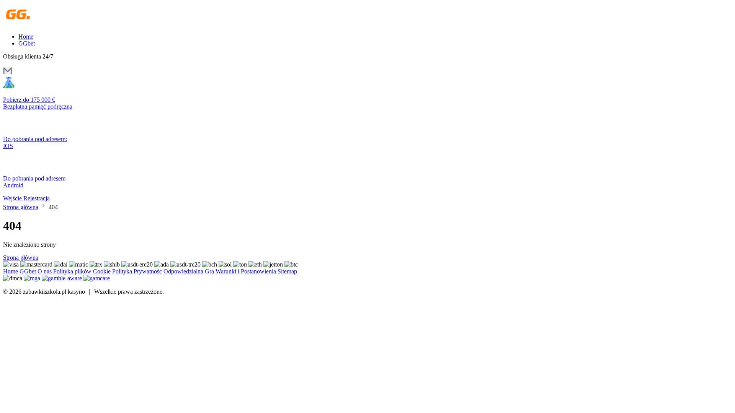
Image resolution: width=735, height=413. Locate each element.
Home (25, 36)
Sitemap (287, 271)
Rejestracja (36, 198)
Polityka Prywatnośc (137, 271)
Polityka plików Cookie (82, 271)
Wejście (12, 198)
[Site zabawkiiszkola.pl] (36, 23)
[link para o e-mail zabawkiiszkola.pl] (7, 73)
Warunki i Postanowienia (246, 271)
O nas (45, 271)
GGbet (26, 43)
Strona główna (20, 207)
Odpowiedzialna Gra (188, 271)
